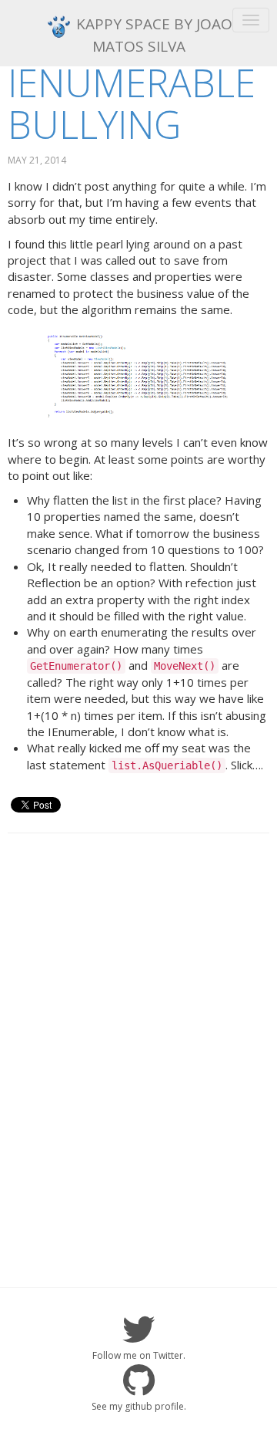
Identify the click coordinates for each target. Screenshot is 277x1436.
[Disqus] (138, 1043)
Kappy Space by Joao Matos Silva (152, 35)
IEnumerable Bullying (131, 103)
